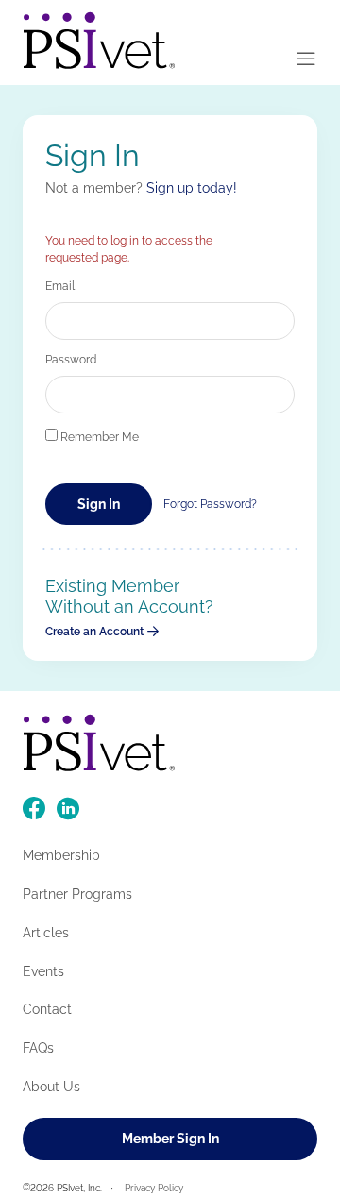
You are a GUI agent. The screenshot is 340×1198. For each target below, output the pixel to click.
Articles (46, 932)
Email (60, 286)
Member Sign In (170, 1138)
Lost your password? (210, 504)
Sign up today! (191, 187)
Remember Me (98, 437)
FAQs (38, 1047)
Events (43, 971)
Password (70, 359)
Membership (61, 855)
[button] (306, 60)
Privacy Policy (154, 1188)
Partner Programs (77, 894)
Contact (47, 1009)
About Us (51, 1086)
